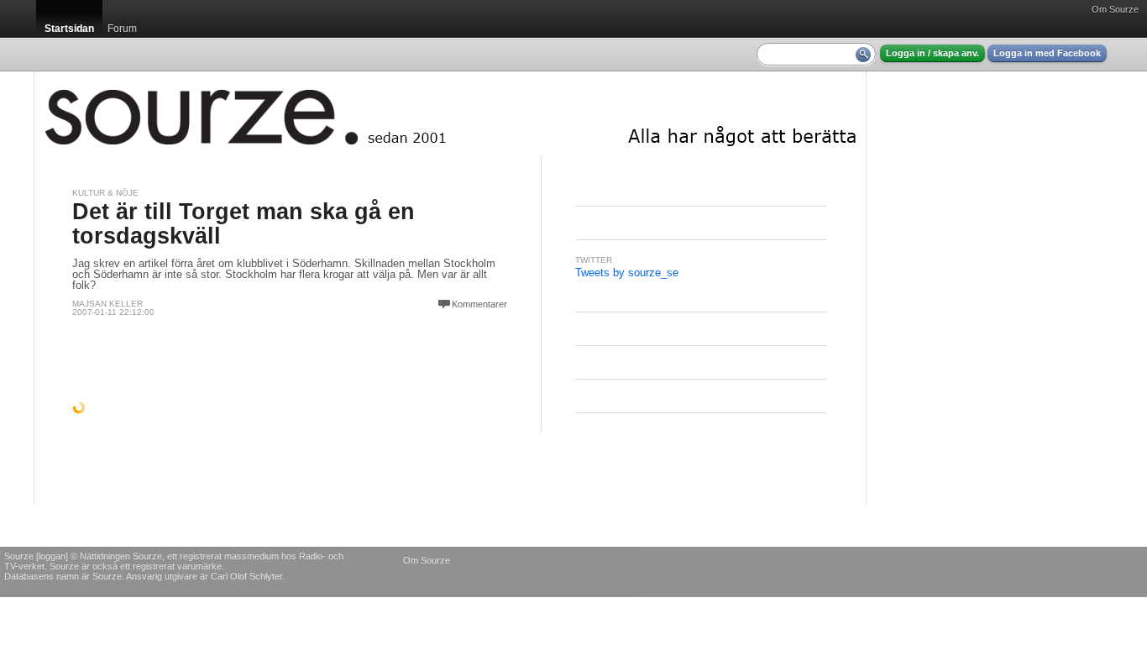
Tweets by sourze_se (626, 272)
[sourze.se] (450, 113)
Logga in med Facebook (1047, 53)
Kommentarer (479, 304)
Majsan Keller (107, 303)
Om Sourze (1115, 9)
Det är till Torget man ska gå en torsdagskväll (243, 224)
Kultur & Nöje (105, 192)
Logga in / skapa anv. (932, 53)
